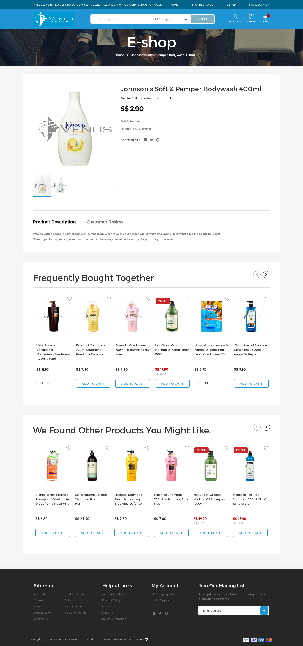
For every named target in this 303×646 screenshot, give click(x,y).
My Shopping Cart (163, 594)
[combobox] (122, 19)
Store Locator (259, 4)
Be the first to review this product (146, 98)
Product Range (74, 594)
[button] (61, 185)
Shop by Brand (74, 606)
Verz (142, 639)
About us (39, 594)
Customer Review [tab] (105, 221)
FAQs (37, 606)
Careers (38, 600)
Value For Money (75, 612)
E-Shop (69, 600)
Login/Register (161, 600)
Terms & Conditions (114, 594)
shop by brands (202, 4)
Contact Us (41, 618)
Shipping (107, 612)
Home (174, 4)
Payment (107, 606)
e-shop (231, 4)
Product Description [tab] (54, 221)
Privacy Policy (111, 600)
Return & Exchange (114, 618)
